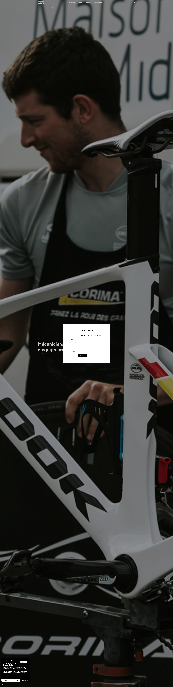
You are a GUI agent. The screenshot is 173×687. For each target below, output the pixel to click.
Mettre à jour (82, 355)
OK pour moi (25, 680)
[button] (2, 684)
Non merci (6, 680)
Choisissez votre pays (75, 339)
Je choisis (15, 680)
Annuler (91, 355)
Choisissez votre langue (75, 348)
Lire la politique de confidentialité (9, 675)
